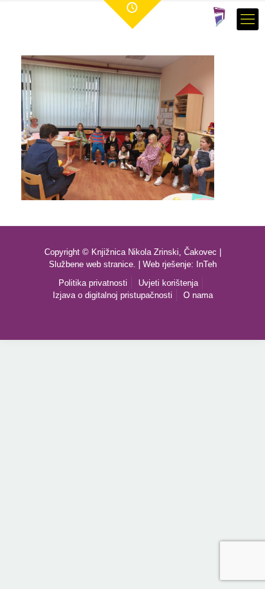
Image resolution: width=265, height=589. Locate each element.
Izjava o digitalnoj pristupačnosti (112, 295)
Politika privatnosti (93, 283)
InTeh (206, 264)
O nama (198, 295)
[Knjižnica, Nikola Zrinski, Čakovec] (220, 16)
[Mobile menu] (248, 19)
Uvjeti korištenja (168, 283)
